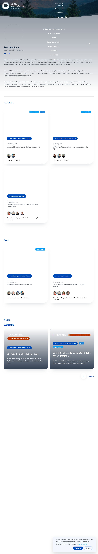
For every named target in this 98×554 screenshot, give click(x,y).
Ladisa (16, 298)
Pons (8, 218)
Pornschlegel (15, 218)
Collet (21, 298)
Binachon (17, 160)
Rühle (39, 218)
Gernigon (10, 160)
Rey (54, 160)
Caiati (22, 218)
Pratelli (27, 218)
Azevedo (33, 218)
